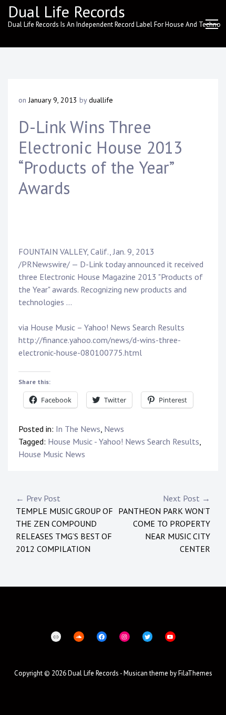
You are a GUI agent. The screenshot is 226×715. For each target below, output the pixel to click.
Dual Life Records (66, 11)
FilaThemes (195, 673)
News (114, 429)
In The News (78, 429)
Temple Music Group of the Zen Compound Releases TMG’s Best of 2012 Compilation (64, 523)
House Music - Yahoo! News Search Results (123, 441)
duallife (101, 100)
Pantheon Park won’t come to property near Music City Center (164, 523)
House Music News (51, 454)
